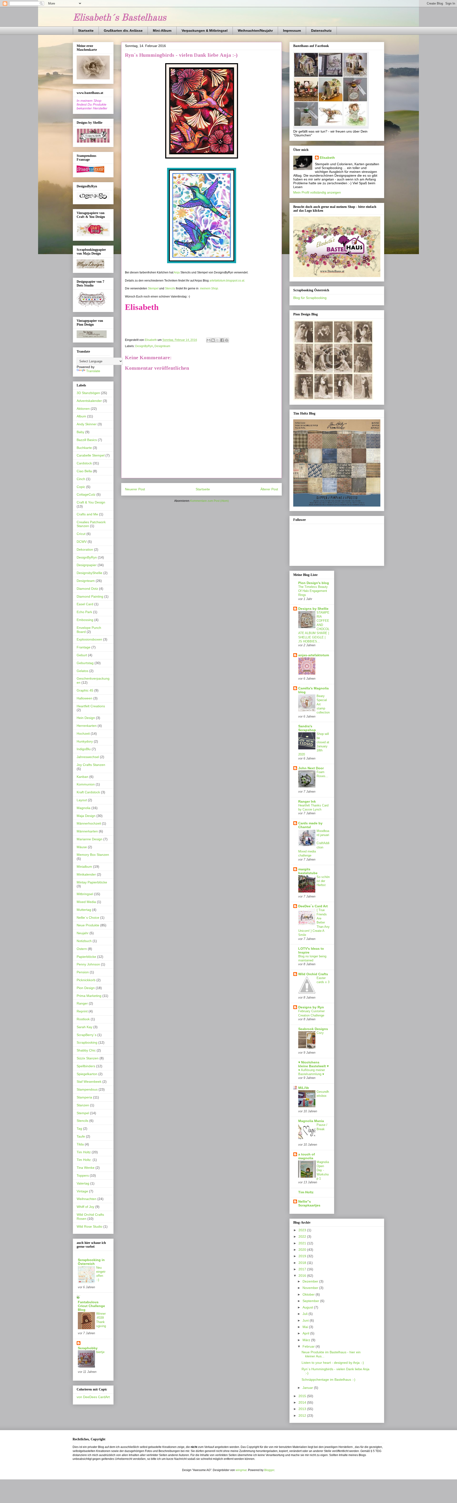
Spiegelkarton (87, 1074)
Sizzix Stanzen (88, 1058)
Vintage (82, 1191)
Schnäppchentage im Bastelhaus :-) (328, 1379)
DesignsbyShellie (89, 573)
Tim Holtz (84, 1152)
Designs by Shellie (313, 608)
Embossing (85, 620)
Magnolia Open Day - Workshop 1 (323, 1170)
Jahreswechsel (88, 757)
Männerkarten (87, 831)
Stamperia (84, 1097)
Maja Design (86, 816)
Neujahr (83, 933)
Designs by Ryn (311, 1007)
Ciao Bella (84, 471)
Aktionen (83, 408)
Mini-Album (162, 30)
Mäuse (82, 847)
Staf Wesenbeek (89, 1081)
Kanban (82, 777)
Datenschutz (321, 30)
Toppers (83, 1175)
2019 (302, 1256)
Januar (308, 1388)
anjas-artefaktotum (313, 655)
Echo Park (84, 612)
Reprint (82, 1011)
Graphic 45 (85, 690)
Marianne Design (89, 839)
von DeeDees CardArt (93, 1397)
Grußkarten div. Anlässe (123, 30)
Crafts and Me (87, 514)
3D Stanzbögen (88, 393)
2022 (302, 1236)
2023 (302, 1230)
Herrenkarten (87, 726)
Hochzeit (83, 733)
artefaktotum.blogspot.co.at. (227, 280)
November (311, 1288)
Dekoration (85, 549)
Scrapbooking (87, 1042)
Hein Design (86, 718)
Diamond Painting (90, 596)
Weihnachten (86, 1199)
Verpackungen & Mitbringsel (205, 30)
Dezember (311, 1281)
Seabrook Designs (313, 1029)
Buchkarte (84, 448)
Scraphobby (88, 1348)
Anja (177, 272)
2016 (302, 1275)
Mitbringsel (85, 894)
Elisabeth (327, 157)
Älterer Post (269, 489)
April (306, 1333)
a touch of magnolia (306, 1156)
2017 (302, 1269)
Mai (306, 1327)
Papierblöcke (86, 957)
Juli (305, 1314)
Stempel (153, 288)
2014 (302, 1402)
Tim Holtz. (84, 1160)
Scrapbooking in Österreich (91, 1262)
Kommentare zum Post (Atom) (209, 501)
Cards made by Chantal (310, 825)
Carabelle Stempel (90, 455)
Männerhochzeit (89, 823)
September (311, 1301)
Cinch (81, 479)
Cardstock (84, 463)
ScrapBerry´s (86, 1035)
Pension (83, 972)
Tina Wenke (85, 1168)
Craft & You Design (91, 502)
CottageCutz (86, 494)
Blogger (269, 1470)
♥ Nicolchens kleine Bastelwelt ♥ (313, 1064)
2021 (302, 1243)
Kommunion (86, 784)
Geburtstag (85, 663)
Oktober (309, 1294)
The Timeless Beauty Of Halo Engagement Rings (313, 591)
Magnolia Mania (311, 1121)
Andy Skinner (87, 424)
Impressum (292, 30)
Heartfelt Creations (91, 706)
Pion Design (86, 988)
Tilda (80, 1144)
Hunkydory (85, 741)
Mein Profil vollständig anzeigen (317, 192)
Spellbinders (86, 1066)
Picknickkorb (86, 980)
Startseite (86, 30)
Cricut (81, 534)
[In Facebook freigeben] (222, 340)
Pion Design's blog (313, 583)
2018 (302, 1263)
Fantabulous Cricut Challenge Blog (91, 1306)
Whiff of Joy (85, 1207)
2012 (302, 1415)
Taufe (81, 1136)
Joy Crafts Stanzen (91, 765)
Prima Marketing (89, 996)
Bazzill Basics (87, 440)
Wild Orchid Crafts (313, 974)
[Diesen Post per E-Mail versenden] (208, 340)
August (308, 1307)
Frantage (83, 647)
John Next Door (311, 768)
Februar (309, 1346)
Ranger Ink (307, 801)
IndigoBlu (84, 749)
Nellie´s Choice (88, 917)
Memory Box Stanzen (93, 855)
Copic (81, 487)
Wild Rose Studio (89, 1226)
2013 (302, 1409)
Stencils (170, 288)
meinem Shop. (209, 288)
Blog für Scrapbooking (310, 298)
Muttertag (84, 910)
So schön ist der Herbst (323, 881)
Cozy (320, 1033)
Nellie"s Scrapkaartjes (309, 1203)
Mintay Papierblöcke (92, 882)
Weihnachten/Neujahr (255, 30)
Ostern (82, 949)
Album (81, 416)
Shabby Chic (86, 1050)
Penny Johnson (88, 964)
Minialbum (84, 866)
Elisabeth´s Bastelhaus (119, 18)
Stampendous (87, 1089)
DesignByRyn (144, 346)
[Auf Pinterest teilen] (226, 340)
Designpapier (87, 565)
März (307, 1340)
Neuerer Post (135, 489)
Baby (80, 432)
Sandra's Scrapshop (307, 728)
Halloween (84, 698)
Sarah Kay (84, 1027)
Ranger (82, 1003)
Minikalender (86, 874)
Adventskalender (89, 401)
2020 (302, 1250)
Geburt (82, 655)
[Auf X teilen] (217, 340)
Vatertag (83, 1183)
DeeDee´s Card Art (313, 906)
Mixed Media (86, 902)
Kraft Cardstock (88, 792)
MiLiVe (303, 1088)
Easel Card (85, 604)
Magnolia (83, 808)
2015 (302, 1396)
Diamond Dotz (87, 588)
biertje (100, 1352)
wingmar (241, 1470)
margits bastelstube (308, 871)
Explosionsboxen (89, 639)
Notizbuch (84, 941)
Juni (306, 1320)
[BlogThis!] (213, 340)
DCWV (82, 542)
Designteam (162, 346)
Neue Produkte (88, 925)
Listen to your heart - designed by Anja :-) (333, 1362)
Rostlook (83, 1019)
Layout (82, 800)
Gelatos (82, 671)
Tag (79, 1128)
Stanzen (83, 1105)
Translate (93, 371)
